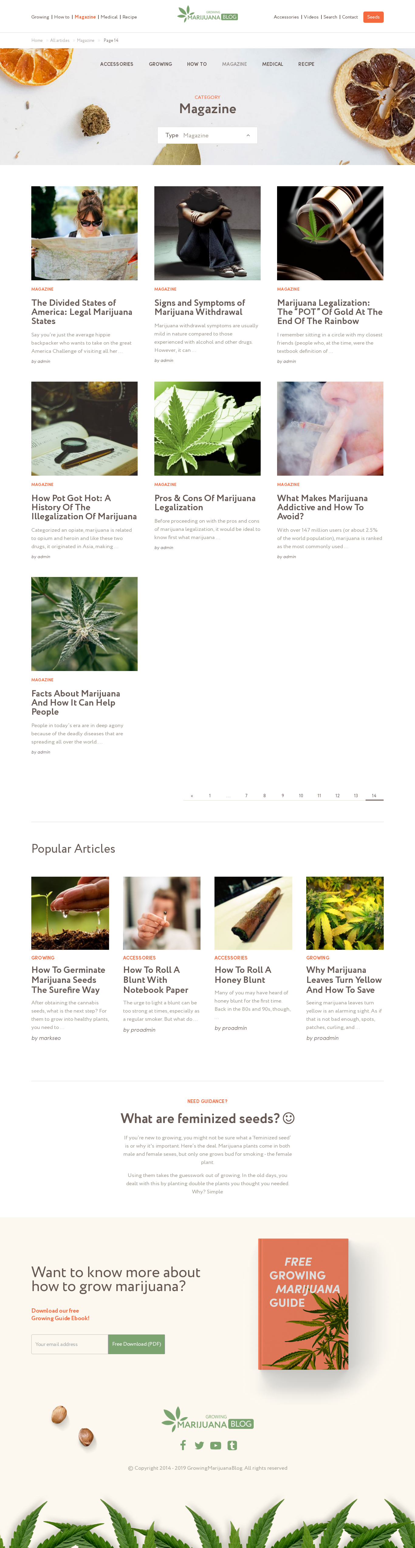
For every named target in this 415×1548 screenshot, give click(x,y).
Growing (40, 17)
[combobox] (207, 135)
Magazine (85, 17)
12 (337, 796)
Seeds (373, 17)
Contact (350, 17)
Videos (311, 17)
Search (330, 17)
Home (37, 41)
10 (301, 796)
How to (62, 17)
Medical (109, 17)
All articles (60, 41)
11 (319, 796)
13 (356, 796)
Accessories (286, 17)
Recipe (129, 17)
